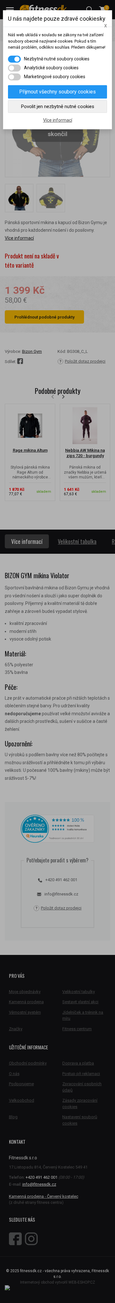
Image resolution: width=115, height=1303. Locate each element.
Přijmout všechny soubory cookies (57, 92)
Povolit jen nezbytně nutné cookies (57, 106)
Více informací (57, 120)
